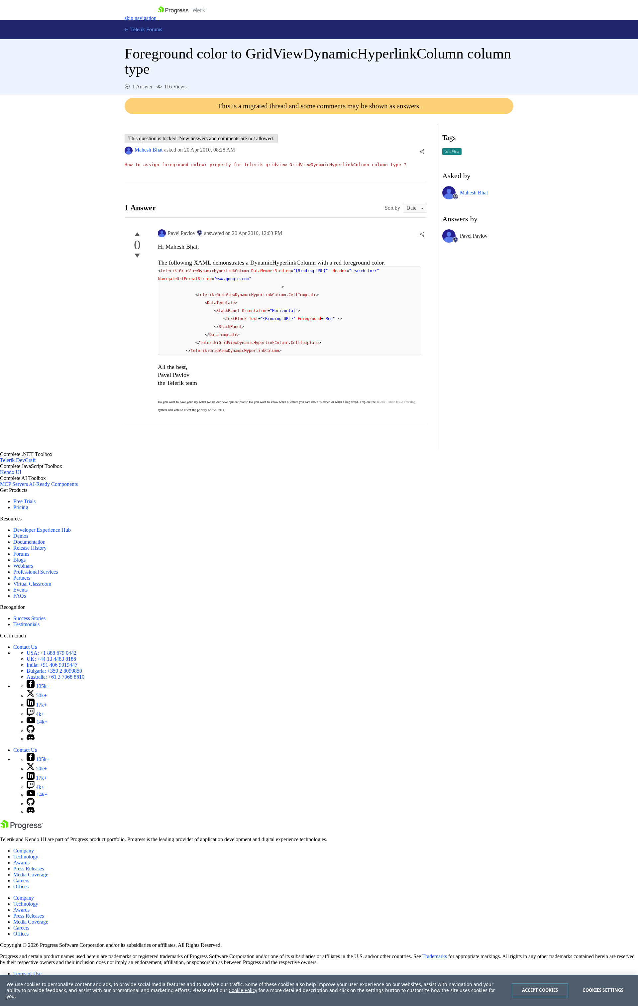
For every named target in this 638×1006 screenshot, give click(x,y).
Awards (21, 862)
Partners (21, 578)
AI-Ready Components (53, 484)
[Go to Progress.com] (21, 828)
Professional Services (35, 572)
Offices (21, 886)
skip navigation (141, 18)
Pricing (20, 507)
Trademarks (434, 956)
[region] (319, 990)
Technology (25, 856)
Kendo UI (10, 472)
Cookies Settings (603, 990)
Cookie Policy (243, 990)
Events (20, 590)
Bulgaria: (54, 671)
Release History (30, 548)
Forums (21, 554)
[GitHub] (31, 731)
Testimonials (26, 624)
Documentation (29, 542)
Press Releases (28, 868)
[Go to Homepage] (182, 18)
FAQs (19, 596)
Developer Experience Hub (42, 530)
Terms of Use (27, 973)
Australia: (55, 677)
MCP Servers (14, 484)
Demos (20, 536)
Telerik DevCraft (18, 460)
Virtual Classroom (32, 584)
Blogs (19, 560)
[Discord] (31, 738)
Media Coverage (30, 874)
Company (23, 850)
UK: (51, 659)
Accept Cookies (540, 990)
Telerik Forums (145, 29)
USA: (51, 653)
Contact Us (25, 647)
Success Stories (29, 618)
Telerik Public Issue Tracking (395, 402)
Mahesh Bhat (148, 150)
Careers (21, 880)
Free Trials (24, 501)
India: (52, 665)
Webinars (23, 566)
